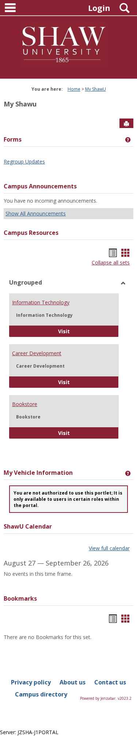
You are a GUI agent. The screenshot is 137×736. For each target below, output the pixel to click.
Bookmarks (20, 598)
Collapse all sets (111, 262)
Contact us (110, 682)
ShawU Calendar (28, 526)
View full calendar (109, 548)
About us (72, 682)
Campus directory (41, 694)
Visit (88, 331)
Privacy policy (31, 682)
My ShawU (95, 89)
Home (74, 89)
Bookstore (24, 404)
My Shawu (20, 103)
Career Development (36, 353)
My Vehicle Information (38, 473)
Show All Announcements (35, 213)
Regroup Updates (24, 161)
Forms (13, 139)
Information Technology (40, 302)
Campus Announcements (40, 186)
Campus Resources (31, 233)
